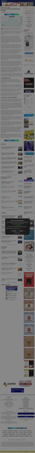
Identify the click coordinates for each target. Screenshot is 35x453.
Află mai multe (22, 223)
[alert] (17, 226)
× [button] (28, 219)
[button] (17, 233)
